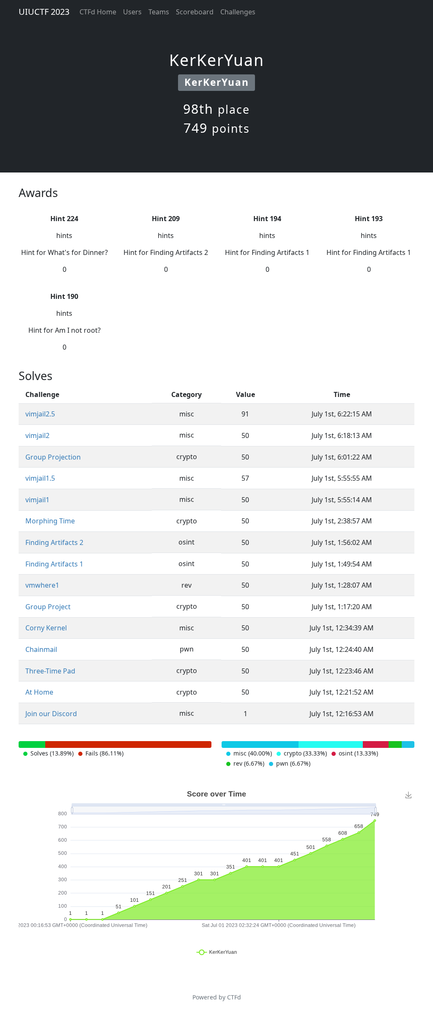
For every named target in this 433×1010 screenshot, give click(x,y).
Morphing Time (50, 521)
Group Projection (53, 457)
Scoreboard (195, 11)
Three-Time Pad (50, 671)
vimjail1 (37, 499)
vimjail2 (37, 435)
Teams (158, 11)
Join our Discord (51, 713)
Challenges (237, 11)
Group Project (48, 606)
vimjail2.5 (40, 414)
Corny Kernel (46, 627)
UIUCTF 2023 (44, 11)
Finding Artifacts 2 (54, 542)
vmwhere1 (42, 585)
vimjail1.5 (40, 478)
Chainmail (41, 649)
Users (132, 11)
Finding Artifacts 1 (54, 564)
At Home (39, 692)
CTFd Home (97, 11)
